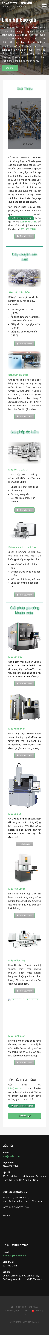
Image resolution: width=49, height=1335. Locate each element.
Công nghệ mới (12, 1311)
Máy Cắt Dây (15, 656)
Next (36, 123)
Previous (12, 123)
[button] (45, 4)
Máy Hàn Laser (16, 888)
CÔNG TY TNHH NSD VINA (17, 3)
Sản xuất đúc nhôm (19, 292)
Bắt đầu (10, 68)
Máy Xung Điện (16, 728)
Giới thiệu (21, 1307)
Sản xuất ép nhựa (18, 374)
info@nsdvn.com (17, 1088)
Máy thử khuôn (16, 1035)
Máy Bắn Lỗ (14, 813)
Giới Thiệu (24, 88)
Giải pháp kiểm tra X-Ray (22, 547)
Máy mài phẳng (16, 960)
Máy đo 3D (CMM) (18, 469)
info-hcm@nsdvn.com (14, 1255)
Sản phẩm (33, 1307)
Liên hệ (25, 1311)
